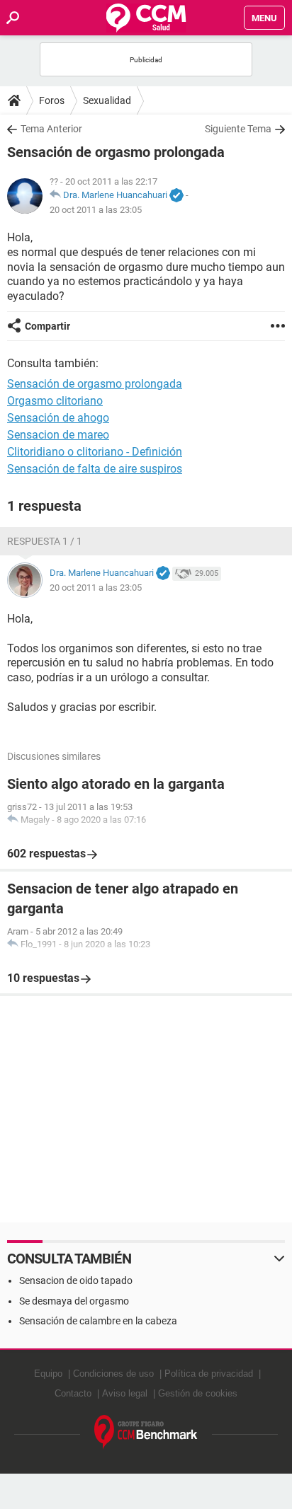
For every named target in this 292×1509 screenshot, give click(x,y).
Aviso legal (124, 1393)
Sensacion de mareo (58, 434)
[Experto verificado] (176, 196)
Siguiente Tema (238, 128)
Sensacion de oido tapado (76, 1280)
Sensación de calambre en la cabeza (98, 1320)
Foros (51, 100)
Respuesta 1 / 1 (44, 541)
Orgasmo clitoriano (55, 400)
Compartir (47, 326)
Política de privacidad (208, 1373)
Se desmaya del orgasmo (74, 1301)
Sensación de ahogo (58, 417)
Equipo (48, 1373)
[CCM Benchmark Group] (146, 1432)
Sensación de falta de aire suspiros (94, 468)
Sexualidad (107, 100)
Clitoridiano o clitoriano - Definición (94, 451)
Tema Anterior (51, 128)
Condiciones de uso (113, 1373)
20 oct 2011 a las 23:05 (96, 209)
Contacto (73, 1393)
